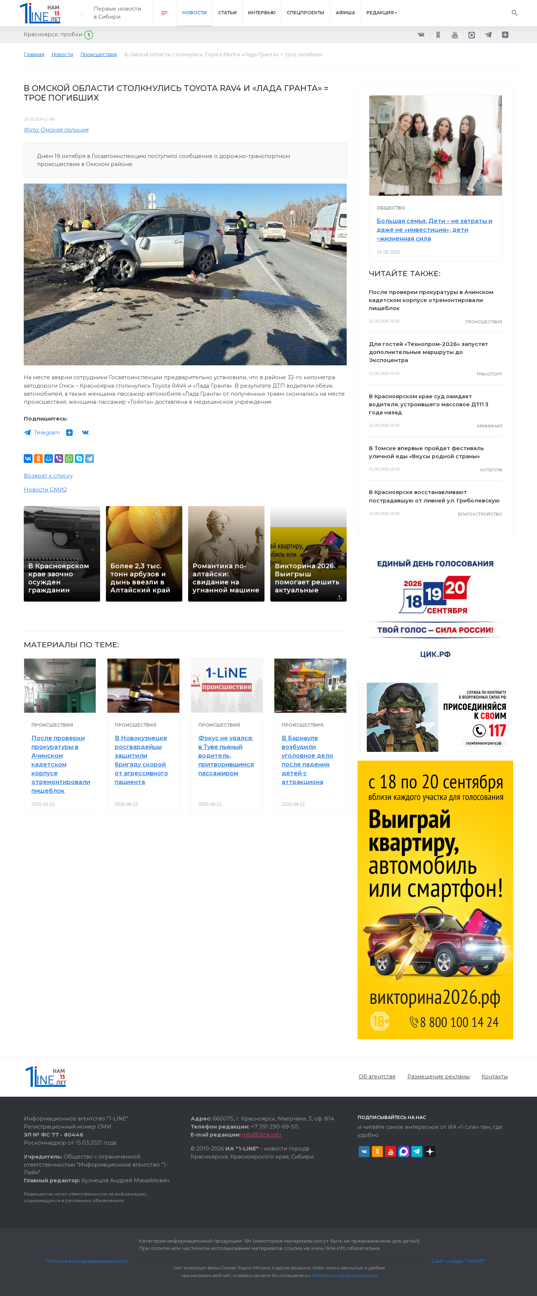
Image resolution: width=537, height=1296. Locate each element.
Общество (391, 208)
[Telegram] (89, 458)
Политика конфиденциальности (86, 1261)
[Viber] (58, 458)
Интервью (261, 12)
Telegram (47, 432)
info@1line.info (261, 1134)
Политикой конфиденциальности (344, 1275)
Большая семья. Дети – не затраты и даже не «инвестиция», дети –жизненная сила (434, 230)
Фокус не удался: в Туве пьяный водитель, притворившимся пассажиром (226, 756)
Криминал (489, 426)
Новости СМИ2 (45, 489)
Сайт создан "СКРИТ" (458, 1261)
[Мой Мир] (48, 458)
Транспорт (489, 374)
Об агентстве (377, 1076)
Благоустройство (480, 514)
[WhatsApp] (69, 458)
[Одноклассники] (38, 458)
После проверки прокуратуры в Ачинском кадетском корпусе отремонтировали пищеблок (60, 764)
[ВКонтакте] (28, 458)
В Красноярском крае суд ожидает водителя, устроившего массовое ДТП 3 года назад (428, 404)
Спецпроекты (305, 12)
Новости (194, 12)
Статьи (227, 12)
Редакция (380, 12)
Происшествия (52, 725)
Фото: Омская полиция (56, 130)
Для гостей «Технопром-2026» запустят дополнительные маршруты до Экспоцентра (428, 352)
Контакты (494, 1076)
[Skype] (79, 458)
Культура (491, 469)
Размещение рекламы (438, 1076)
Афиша (345, 12)
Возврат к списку (48, 475)
